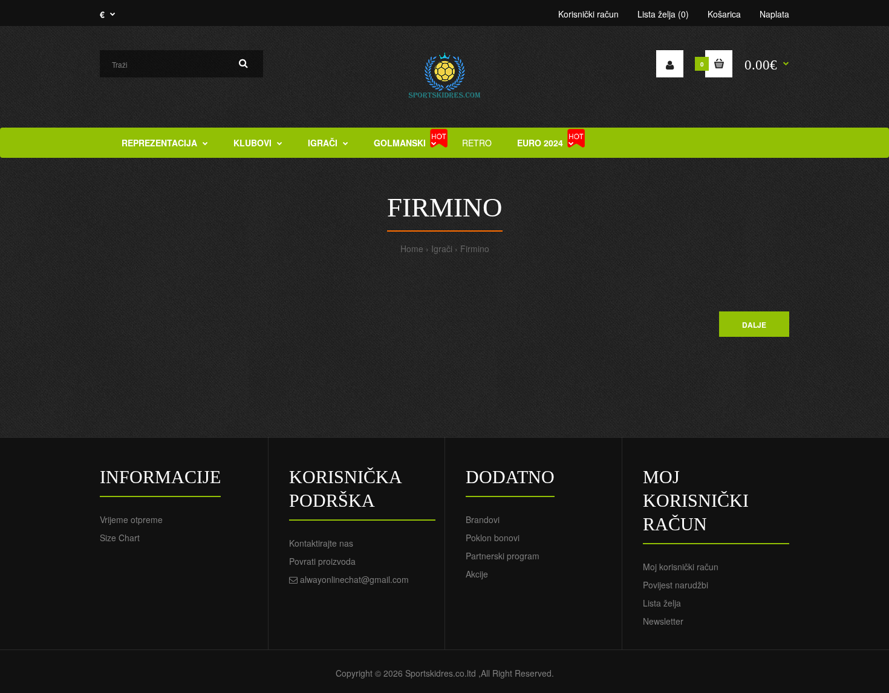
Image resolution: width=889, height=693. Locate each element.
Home (411, 248)
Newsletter (663, 621)
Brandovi (483, 519)
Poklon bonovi (492, 538)
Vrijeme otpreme (131, 519)
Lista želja (662, 603)
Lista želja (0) (663, 14)
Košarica (724, 14)
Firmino (474, 248)
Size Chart (120, 538)
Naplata (774, 14)
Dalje (754, 324)
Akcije (477, 574)
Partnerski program (502, 556)
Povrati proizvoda (322, 561)
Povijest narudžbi (675, 585)
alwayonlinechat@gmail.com (354, 579)
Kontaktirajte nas (321, 543)
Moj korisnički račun (680, 567)
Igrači (441, 248)
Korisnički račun (588, 14)
